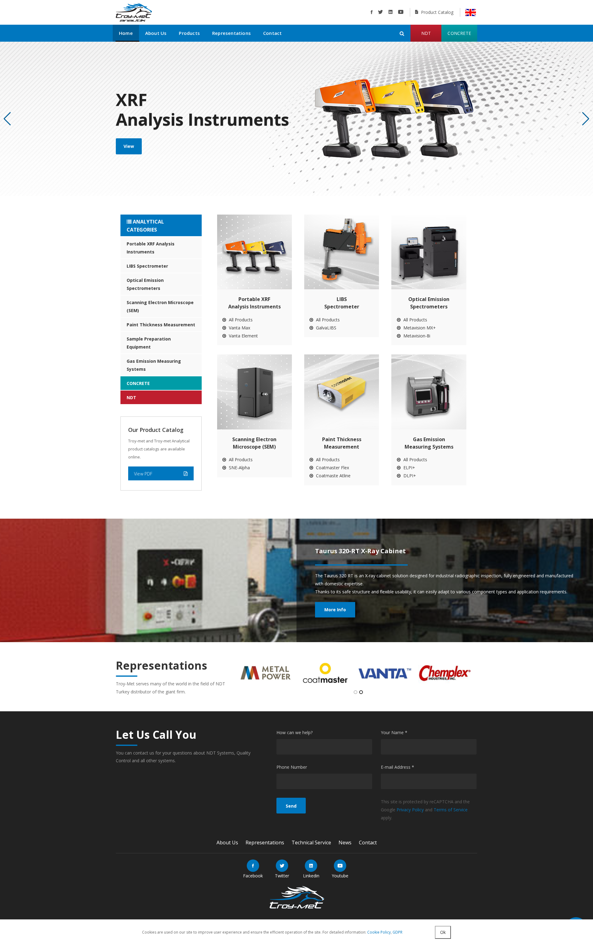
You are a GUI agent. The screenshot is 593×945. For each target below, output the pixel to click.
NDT (131, 397)
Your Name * (394, 732)
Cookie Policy (379, 932)
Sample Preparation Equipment (149, 343)
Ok (443, 932)
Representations (231, 33)
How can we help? (294, 732)
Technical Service (311, 842)
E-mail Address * (397, 767)
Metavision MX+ (419, 328)
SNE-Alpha (239, 467)
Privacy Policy (410, 810)
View (129, 146)
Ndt (426, 33)
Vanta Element (243, 336)
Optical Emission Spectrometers (145, 284)
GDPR (397, 932)
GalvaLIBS (325, 328)
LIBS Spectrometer (147, 266)
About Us (156, 33)
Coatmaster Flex (332, 467)
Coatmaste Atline (333, 476)
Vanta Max (239, 328)
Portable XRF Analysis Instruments (151, 248)
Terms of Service (451, 810)
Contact (272, 33)
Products (189, 33)
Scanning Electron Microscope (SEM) (160, 306)
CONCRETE (138, 383)
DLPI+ (409, 476)
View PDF (143, 474)
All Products (240, 320)
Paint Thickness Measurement (161, 325)
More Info (335, 610)
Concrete (459, 33)
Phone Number (291, 767)
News (345, 842)
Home (126, 33)
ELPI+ (408, 467)
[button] (586, 119)
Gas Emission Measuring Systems (154, 365)
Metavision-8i (416, 336)
